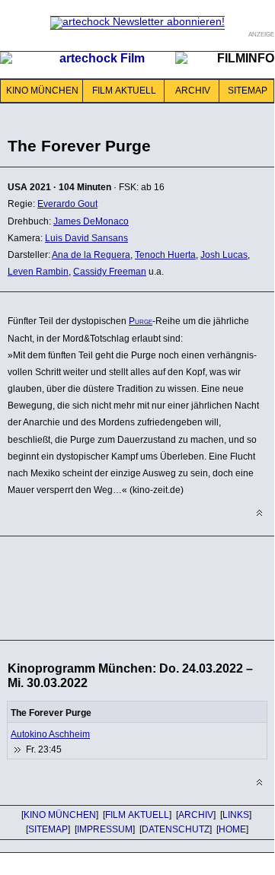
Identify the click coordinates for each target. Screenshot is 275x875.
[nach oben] (259, 513)
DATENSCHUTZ (175, 829)
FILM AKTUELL (124, 90)
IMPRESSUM (105, 829)
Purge (140, 321)
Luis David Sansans (86, 238)
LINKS (235, 815)
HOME (232, 829)
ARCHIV (192, 90)
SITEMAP (247, 90)
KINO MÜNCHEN (42, 90)
